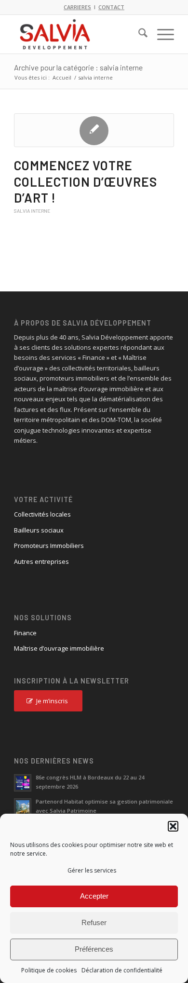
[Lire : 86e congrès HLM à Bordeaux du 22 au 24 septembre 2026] (22, 783)
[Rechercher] (138, 34)
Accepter (94, 896)
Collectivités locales (42, 514)
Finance (25, 632)
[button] (173, 826)
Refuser (94, 922)
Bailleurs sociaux (39, 530)
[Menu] (161, 34)
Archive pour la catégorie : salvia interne (78, 67)
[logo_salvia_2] (78, 34)
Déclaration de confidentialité (121, 970)
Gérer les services (91, 870)
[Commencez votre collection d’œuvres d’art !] (94, 130)
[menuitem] (138, 34)
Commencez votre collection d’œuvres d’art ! (85, 181)
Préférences (94, 949)
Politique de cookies (49, 970)
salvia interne (32, 211)
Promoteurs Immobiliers (49, 545)
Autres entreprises (41, 561)
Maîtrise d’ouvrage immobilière (59, 648)
